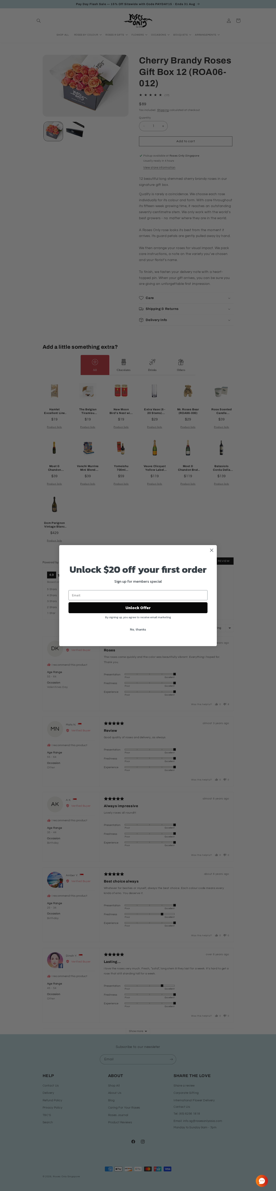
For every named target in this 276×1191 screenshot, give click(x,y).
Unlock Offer (138, 608)
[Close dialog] (211, 550)
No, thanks (138, 629)
